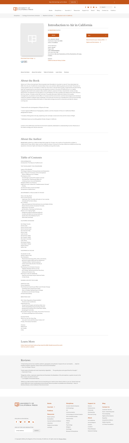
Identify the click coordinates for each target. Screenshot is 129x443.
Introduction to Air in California (64, 15)
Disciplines (17, 15)
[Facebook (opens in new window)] (85, 7)
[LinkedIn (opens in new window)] (96, 7)
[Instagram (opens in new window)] (91, 7)
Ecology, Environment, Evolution (31, 15)
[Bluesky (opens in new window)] (88, 7)
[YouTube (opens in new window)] (93, 7)
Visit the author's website (27, 347)
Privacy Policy (62, 439)
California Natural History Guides (56, 60)
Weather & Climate (48, 15)
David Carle (52, 30)
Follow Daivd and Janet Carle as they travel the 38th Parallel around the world (41, 345)
